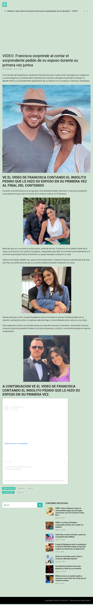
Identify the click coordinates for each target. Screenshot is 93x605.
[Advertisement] (46, 32)
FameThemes (86, 600)
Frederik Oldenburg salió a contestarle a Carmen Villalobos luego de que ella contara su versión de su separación (70, 546)
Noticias (30, 488)
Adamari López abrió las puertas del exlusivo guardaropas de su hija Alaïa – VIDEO (42, 11)
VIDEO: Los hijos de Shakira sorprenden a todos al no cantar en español (69, 525)
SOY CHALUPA (7, 69)
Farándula (21, 488)
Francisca (20, 492)
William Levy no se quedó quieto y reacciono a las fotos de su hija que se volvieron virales (70, 578)
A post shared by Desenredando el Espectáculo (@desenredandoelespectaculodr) (35, 480)
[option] (48, 11)
